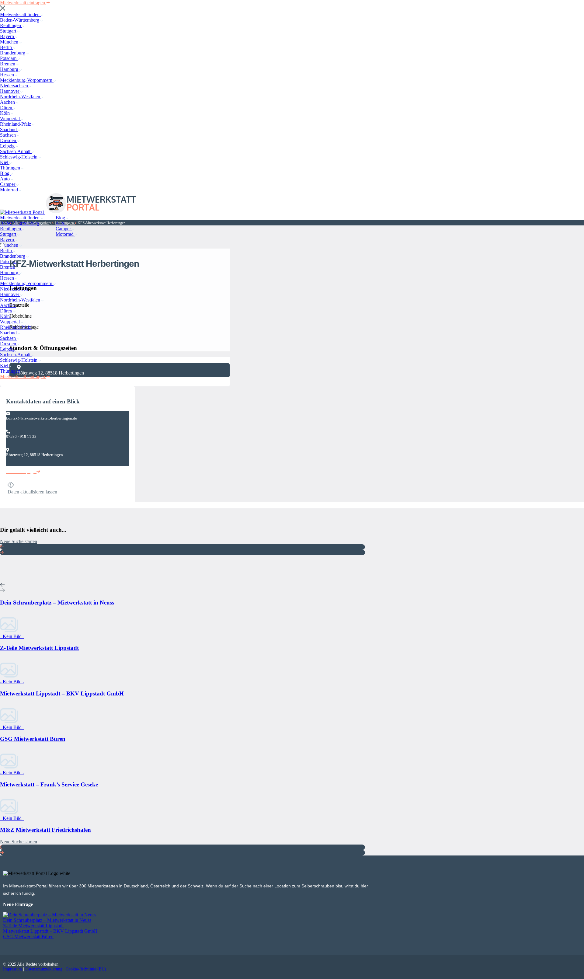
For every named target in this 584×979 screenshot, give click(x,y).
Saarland (9, 129)
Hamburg (9, 69)
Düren (6, 107)
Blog (5, 173)
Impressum (12, 969)
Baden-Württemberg (20, 20)
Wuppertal (10, 118)
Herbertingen (65, 223)
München (9, 41)
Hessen (7, 74)
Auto (5, 178)
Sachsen (8, 135)
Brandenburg (13, 52)
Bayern (7, 36)
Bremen (8, 63)
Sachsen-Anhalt (16, 151)
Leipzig (8, 145)
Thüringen (10, 167)
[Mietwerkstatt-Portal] (22, 212)
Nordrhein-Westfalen (20, 96)
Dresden (8, 140)
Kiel (4, 162)
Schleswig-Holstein (19, 156)
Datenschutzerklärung (43, 969)
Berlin (6, 47)
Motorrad (9, 189)
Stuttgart (8, 30)
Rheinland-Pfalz (16, 124)
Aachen (8, 102)
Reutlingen (11, 25)
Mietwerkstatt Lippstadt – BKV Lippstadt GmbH (50, 931)
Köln (5, 113)
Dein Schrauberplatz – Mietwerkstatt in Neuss (47, 920)
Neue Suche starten (18, 541)
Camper (8, 184)
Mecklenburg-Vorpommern (27, 80)
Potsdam (9, 58)
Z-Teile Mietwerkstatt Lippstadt (33, 925)
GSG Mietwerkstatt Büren (28, 936)
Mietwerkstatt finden (20, 14)
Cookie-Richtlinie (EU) (86, 969)
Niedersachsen (14, 85)
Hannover (10, 91)
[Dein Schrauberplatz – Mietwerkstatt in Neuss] (49, 914)
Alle (15, 223)
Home (5, 223)
